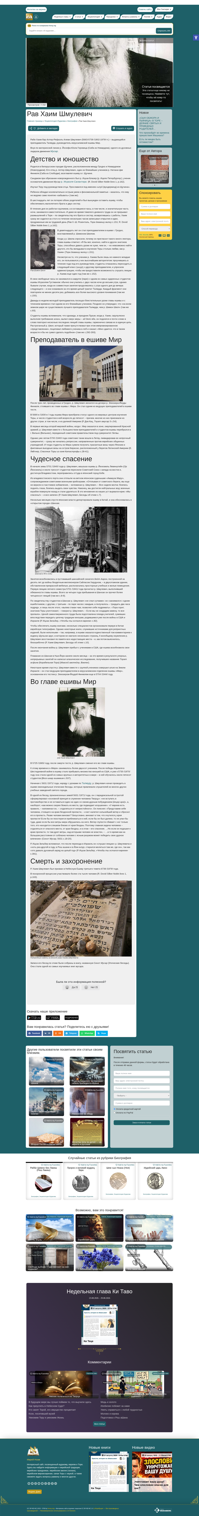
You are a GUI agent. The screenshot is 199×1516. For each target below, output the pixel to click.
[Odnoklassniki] (52, 1483)
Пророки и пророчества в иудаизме (145, 1239)
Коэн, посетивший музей (42, 1413)
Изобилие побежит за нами (115, 1406)
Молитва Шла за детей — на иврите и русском (86, 1143)
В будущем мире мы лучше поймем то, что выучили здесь (60, 1402)
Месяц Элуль (35, 1239)
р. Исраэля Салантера (74, 181)
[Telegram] (42, 1483)
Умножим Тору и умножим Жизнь (46, 1417)
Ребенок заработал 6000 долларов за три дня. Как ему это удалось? (136, 1395)
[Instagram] (35, 1483)
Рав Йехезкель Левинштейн (150, 180)
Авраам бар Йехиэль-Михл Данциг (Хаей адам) (155, 1169)
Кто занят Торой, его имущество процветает (52, 1410)
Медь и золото (108, 1402)
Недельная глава (51, 1246)
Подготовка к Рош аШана (114, 1417)
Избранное (53, 1216)
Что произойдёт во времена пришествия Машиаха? (154, 134)
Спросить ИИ (164, 31)
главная (47, 1216)
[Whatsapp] (45, 1483)
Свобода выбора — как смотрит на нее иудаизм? (48, 1268)
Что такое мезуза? (137, 1269)
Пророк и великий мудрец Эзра (43, 1169)
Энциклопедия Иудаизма (55, 121)
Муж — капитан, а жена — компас (44, 1112)
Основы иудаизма (160, 1246)
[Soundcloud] (55, 1483)
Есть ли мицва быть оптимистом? (150, 140)
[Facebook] (29, 1483)
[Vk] (49, 1483)
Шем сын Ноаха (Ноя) (81, 1168)
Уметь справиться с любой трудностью (121, 1410)
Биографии (72, 121)
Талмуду (86, 783)
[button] (196, 38)
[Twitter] (32, 1483)
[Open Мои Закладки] (170, 9)
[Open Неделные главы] (70, 16)
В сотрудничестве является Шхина (45, 1082)
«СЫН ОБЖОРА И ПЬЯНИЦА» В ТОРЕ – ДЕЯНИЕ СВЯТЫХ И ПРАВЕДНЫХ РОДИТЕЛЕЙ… (150, 123)
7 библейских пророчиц (90, 1269)
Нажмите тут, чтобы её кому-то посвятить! (158, 97)
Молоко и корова (110, 1413)
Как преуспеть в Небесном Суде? (46, 1406)
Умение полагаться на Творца (64, 1396)
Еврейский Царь (86, 1239)
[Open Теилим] (152, 16)
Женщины (99, 1246)
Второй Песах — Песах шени (46, 1144)
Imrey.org (51, 1508)
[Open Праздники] (117, 16)
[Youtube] (39, 1483)
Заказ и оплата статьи (141, 1123)
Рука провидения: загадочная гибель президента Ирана (87, 1082)
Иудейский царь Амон (118, 1168)
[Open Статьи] (82, 16)
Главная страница (34, 121)
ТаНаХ (104, 1246)
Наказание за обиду (82, 1114)
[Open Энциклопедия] (101, 16)
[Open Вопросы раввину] (139, 16)
